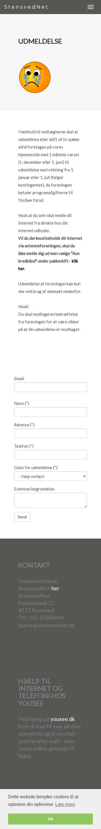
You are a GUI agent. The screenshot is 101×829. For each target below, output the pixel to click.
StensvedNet (26, 7)
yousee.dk (62, 719)
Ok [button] (50, 819)
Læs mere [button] (65, 804)
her (55, 588)
